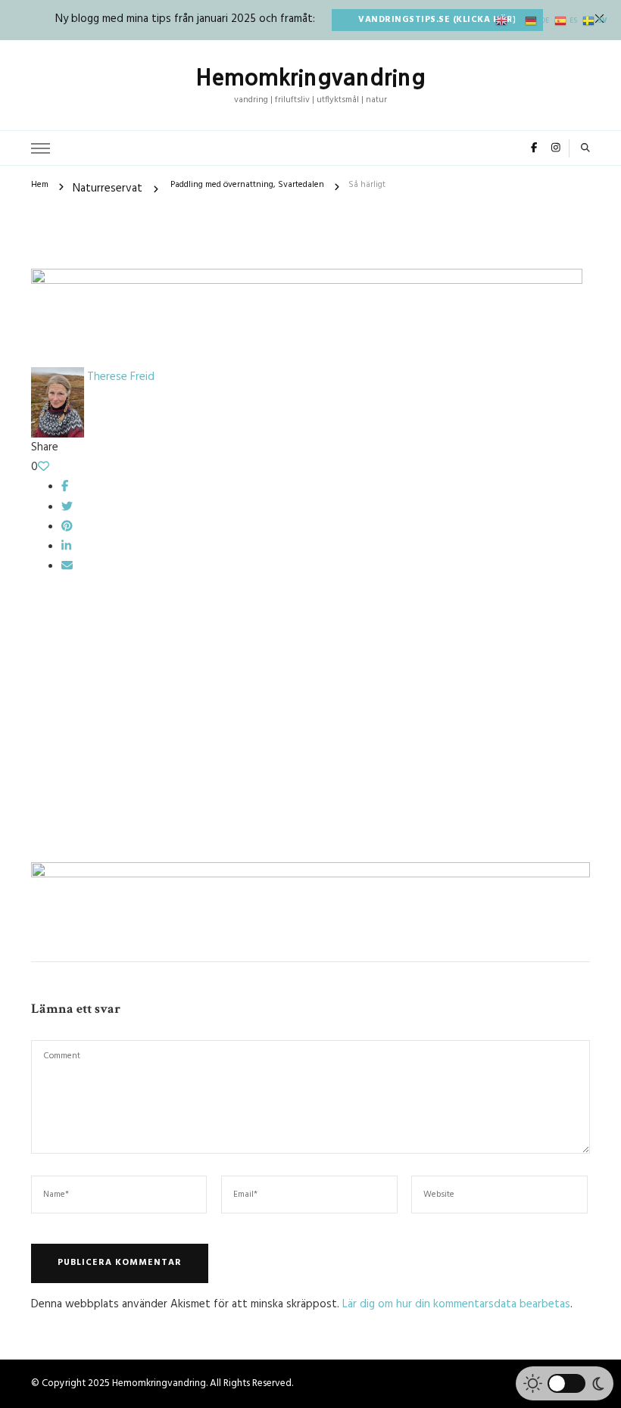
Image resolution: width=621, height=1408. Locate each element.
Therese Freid (119, 377)
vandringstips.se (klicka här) (437, 19)
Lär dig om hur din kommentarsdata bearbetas (456, 1304)
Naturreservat (107, 188)
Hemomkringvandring (310, 77)
